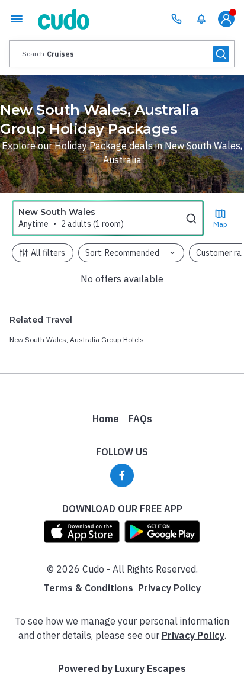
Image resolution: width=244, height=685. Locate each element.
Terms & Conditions (88, 588)
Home (105, 418)
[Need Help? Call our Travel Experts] (176, 19)
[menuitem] (201, 19)
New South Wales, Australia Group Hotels (76, 339)
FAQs (140, 418)
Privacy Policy (169, 588)
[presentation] (122, 54)
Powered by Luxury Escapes (122, 668)
